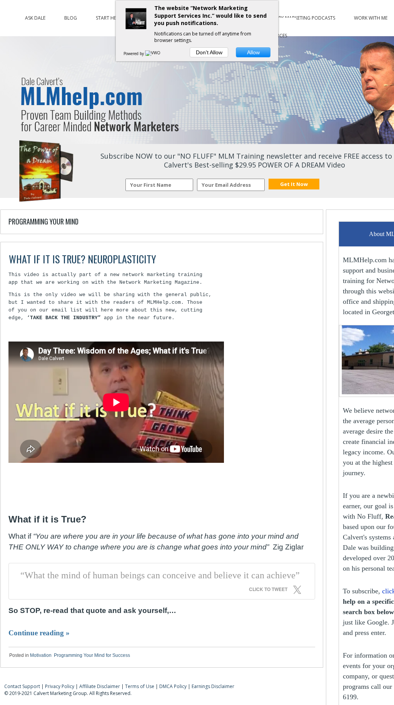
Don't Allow (209, 52)
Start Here (108, 16)
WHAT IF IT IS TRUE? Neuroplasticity (82, 258)
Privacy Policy (59, 686)
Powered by (134, 53)
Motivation (41, 655)
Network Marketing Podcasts (298, 16)
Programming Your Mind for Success (92, 655)
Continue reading (39, 633)
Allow (253, 52)
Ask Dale (35, 16)
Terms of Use (139, 686)
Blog (70, 16)
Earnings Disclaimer (213, 686)
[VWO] (153, 53)
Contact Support (22, 686)
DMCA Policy (173, 686)
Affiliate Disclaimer (99, 686)
